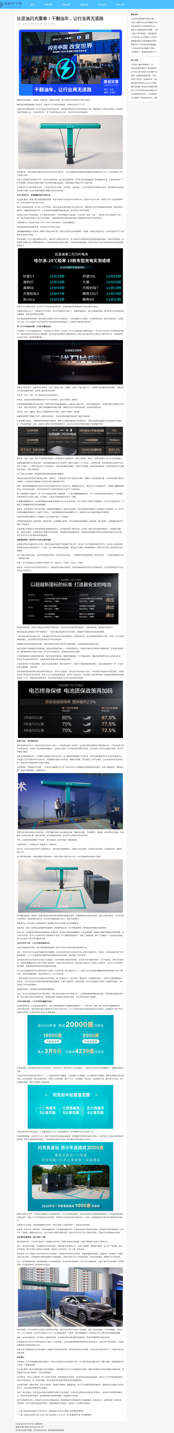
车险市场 (84, 4)
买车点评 (102, 4)
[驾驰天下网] (18, 5)
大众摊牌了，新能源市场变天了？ (144, 52)
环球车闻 (48, 4)
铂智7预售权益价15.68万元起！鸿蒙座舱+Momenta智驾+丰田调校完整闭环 (53, 1411)
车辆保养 (66, 4)
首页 (32, 4)
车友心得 (120, 4)
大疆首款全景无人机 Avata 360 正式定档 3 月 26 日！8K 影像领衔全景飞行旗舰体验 (57, 1415)
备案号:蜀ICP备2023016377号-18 (29, 1427)
